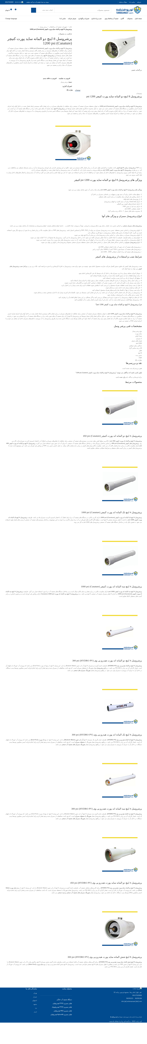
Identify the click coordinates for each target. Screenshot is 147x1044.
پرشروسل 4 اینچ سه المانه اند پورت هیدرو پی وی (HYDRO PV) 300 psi (106, 808)
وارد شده (122, 377)
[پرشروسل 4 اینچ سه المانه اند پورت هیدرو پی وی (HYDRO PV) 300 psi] (120, 780)
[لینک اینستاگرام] (110, 2)
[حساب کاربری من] (24, 10)
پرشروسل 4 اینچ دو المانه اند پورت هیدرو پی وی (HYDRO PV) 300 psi (107, 660)
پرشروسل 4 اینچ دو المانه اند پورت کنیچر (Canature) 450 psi (112, 436)
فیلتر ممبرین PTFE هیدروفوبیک (62, 1007)
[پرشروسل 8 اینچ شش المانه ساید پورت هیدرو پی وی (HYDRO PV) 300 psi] (120, 928)
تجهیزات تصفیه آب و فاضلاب (58, 27)
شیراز (35, 997)
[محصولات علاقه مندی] (20, 10)
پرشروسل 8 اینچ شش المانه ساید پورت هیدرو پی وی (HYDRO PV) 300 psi (105, 957)
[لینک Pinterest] (105, 2)
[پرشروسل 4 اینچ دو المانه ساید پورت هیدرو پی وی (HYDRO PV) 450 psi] (120, 854)
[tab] (77, 90)
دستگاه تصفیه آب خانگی (64, 999)
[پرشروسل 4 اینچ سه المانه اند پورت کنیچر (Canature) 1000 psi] (120, 558)
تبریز (35, 1012)
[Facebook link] (115, 2)
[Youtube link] (107, 2)
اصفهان (34, 1000)
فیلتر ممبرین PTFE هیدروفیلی (62, 1003)
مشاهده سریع (139, 459)
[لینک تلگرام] (50, 86)
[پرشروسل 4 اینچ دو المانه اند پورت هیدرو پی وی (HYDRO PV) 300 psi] (120, 632)
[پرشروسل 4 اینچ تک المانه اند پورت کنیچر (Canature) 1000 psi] (120, 484)
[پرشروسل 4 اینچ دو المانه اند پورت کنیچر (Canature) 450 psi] (120, 407)
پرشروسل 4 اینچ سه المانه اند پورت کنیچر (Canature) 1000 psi (111, 586)
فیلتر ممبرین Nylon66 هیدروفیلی (61, 1014)
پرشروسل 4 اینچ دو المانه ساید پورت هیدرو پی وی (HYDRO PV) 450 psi (106, 882)
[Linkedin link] (53, 86)
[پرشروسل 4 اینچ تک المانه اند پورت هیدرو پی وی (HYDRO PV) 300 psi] (120, 706)
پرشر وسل (43, 27)
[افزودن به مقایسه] (139, 431)
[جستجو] (33, 10)
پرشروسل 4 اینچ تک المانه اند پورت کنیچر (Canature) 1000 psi (111, 512)
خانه (70, 27)
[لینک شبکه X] (113, 2)
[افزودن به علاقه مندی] (139, 452)
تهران (35, 993)
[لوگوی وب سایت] (128, 10)
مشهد (35, 1004)
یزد (36, 1008)
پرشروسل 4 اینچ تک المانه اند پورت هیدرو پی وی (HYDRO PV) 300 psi (107, 734)
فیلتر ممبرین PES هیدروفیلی (63, 1011)
